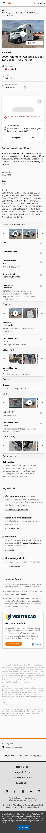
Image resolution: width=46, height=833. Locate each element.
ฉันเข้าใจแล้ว (23, 828)
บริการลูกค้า (11, 118)
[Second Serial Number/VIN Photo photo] (41, 275)
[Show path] (10, 10)
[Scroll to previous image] (4, 234)
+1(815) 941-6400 (12, 566)
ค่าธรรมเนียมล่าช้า (29, 543)
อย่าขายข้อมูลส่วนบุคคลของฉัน (17, 800)
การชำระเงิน (9, 550)
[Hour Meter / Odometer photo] (41, 286)
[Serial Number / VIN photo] (41, 261)
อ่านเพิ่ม (38, 644)
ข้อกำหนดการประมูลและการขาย (16, 509)
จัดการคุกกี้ (11, 821)
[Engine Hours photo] (41, 413)
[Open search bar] (34, 3)
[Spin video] (41, 243)
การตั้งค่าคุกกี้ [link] (33, 800)
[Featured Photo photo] (41, 252)
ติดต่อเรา (37, 755)
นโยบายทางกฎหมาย (30, 798)
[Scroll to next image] (42, 234)
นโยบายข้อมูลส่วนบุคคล (15, 798)
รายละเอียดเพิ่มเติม (12, 528)
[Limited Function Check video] (41, 339)
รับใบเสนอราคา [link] (14, 644)
